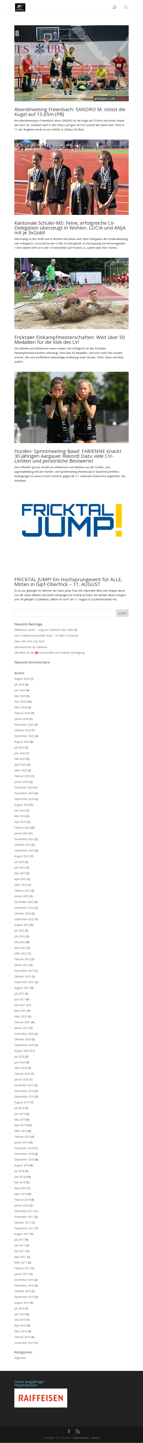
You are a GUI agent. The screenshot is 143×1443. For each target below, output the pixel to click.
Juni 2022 (19, 936)
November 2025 (24, 724)
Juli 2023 (19, 862)
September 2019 (24, 1096)
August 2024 (21, 804)
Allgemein (20, 1358)
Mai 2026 (20, 696)
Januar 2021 (21, 1028)
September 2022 (24, 919)
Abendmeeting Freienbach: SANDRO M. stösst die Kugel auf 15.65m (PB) (69, 111)
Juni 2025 (19, 753)
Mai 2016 (20, 1319)
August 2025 (21, 741)
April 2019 (20, 1125)
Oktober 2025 (22, 730)
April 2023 (20, 879)
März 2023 (20, 885)
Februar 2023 (22, 890)
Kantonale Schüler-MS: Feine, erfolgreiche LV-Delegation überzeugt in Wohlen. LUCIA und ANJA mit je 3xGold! (69, 227)
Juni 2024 (19, 810)
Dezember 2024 (24, 787)
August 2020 (21, 1051)
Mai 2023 (20, 873)
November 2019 (24, 1091)
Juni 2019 (19, 1114)
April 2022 (20, 948)
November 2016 (24, 1285)
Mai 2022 (20, 942)
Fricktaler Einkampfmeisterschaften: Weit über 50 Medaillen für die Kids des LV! (69, 339)
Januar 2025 (21, 782)
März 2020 (20, 1068)
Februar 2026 (22, 713)
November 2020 (24, 1033)
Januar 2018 (21, 1205)
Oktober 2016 (22, 1291)
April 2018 (20, 1188)
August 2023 (21, 856)
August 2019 (21, 1102)
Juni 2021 (19, 999)
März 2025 (20, 770)
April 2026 (20, 701)
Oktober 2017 (22, 1222)
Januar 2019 (21, 1142)
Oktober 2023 (22, 844)
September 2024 (24, 799)
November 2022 (24, 907)
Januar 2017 (21, 1274)
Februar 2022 (22, 959)
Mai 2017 (20, 1251)
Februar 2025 (22, 776)
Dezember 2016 (24, 1279)
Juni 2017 (19, 1245)
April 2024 (20, 822)
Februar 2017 (22, 1268)
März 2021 (20, 1016)
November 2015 (24, 1342)
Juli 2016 (19, 1308)
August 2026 (21, 678)
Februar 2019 (22, 1136)
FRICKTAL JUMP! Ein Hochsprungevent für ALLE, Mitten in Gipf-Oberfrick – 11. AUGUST (68, 581)
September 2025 (24, 736)
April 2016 (20, 1325)
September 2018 (24, 1159)
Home (96, 1437)
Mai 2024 (20, 816)
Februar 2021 (22, 1022)
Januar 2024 (21, 833)
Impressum (81, 1437)
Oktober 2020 (22, 1039)
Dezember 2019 (24, 1085)
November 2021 (24, 970)
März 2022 (20, 953)
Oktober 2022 (22, 913)
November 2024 (24, 793)
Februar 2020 (22, 1073)
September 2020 (24, 1045)
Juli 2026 (19, 684)
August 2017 (21, 1234)
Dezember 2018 (24, 1148)
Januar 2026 (21, 719)
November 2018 (24, 1153)
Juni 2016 (19, 1314)
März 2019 (20, 1131)
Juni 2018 (19, 1177)
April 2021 (20, 1010)
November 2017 (24, 1216)
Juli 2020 (19, 1056)
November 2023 (24, 839)
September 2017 (24, 1228)
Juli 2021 (19, 993)
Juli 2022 (19, 930)
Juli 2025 (19, 747)
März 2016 (20, 1331)
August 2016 (21, 1302)
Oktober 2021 (22, 976)
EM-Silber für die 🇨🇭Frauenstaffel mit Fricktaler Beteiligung (49, 652)
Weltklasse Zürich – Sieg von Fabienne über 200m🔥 (45, 630)
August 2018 (21, 1165)
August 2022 (21, 925)
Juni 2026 (19, 690)
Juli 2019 (19, 1108)
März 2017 (20, 1262)
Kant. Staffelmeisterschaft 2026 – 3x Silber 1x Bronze (46, 635)
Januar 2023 (21, 896)
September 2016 (24, 1297)
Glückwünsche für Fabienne (30, 647)
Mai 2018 (20, 1182)
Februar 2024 (22, 827)
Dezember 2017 (24, 1211)
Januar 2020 (21, 1079)
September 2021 (24, 982)
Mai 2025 (20, 759)
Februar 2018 (22, 1199)
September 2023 (24, 850)
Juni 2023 (19, 867)
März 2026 (20, 707)
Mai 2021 (20, 1005)
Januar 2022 (21, 965)
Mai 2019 (20, 1119)
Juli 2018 (19, 1171)
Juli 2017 (19, 1239)
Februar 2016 (22, 1337)
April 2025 (20, 764)
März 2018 (20, 1194)
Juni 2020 (19, 1062)
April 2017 (20, 1257)
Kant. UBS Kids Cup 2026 (29, 641)
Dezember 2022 (24, 902)
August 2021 (21, 988)
